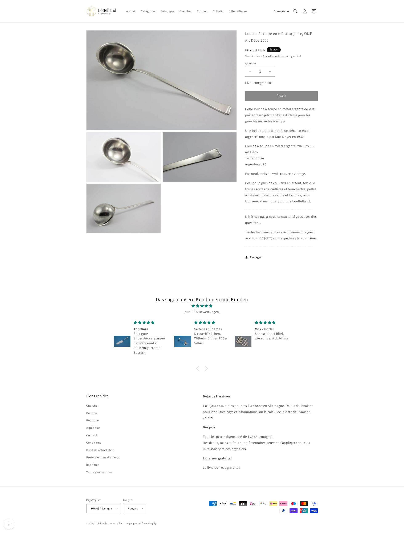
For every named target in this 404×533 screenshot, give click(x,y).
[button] (295, 11)
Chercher (92, 406)
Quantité (250, 63)
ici (211, 418)
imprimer (92, 465)
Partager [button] (256, 257)
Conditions (93, 443)
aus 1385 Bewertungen (202, 312)
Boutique (92, 420)
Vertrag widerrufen (99, 472)
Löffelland (100, 523)
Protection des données (102, 457)
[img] (202, 306)
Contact (91, 435)
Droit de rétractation (100, 450)
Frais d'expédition (274, 56)
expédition (93, 428)
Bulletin (91, 413)
